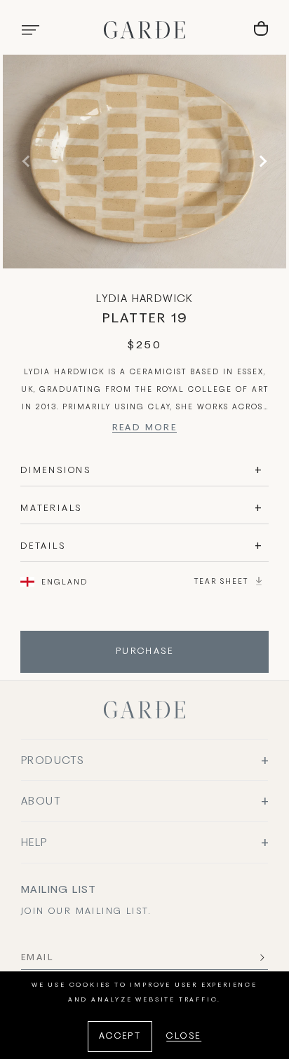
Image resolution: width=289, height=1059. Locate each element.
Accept (120, 1036)
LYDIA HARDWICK (144, 299)
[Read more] (144, 430)
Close (183, 1036)
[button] (30, 30)
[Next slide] (261, 161)
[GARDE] (144, 30)
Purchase (144, 652)
